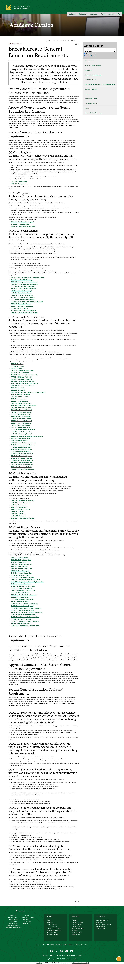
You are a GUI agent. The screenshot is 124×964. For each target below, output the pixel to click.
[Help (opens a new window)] (78, 44)
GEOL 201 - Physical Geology (20, 593)
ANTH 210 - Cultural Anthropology (22, 280)
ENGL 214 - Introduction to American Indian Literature (28, 392)
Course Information (91, 98)
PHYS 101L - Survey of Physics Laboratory (24, 604)
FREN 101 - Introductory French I (21, 408)
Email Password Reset (74, 955)
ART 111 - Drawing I (17, 364)
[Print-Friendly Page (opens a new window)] (76, 44)
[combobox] (63, 40)
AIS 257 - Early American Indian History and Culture (27, 277)
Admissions (88, 70)
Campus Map (100, 926)
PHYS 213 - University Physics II (21, 623)
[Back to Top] (118, 958)
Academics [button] (72, 14)
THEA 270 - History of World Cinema (22, 469)
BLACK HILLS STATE (61, 944)
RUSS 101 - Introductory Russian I (21, 451)
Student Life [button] (82, 14)
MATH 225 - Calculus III (18, 516)
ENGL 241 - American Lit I (19, 399)
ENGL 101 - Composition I (19, 181)
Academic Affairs (90, 80)
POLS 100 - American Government (22, 295)
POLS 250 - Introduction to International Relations (27, 302)
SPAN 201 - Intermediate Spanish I (22, 460)
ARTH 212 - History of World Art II (21, 379)
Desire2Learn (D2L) (102, 920)
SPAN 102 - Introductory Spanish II (22, 458)
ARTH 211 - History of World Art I (21, 377)
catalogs (39, 963)
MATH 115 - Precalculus (18, 505)
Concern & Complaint (54, 928)
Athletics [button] (111, 14)
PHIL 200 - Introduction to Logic (21, 447)
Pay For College (52, 926)
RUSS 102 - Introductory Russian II (22, 454)
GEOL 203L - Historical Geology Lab (22, 599)
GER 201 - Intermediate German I (21, 421)
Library (49, 920)
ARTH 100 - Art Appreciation (20, 372)
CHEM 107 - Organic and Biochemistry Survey (25, 579)
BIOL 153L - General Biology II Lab (21, 573)
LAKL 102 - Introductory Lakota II (21, 434)
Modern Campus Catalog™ (80, 963)
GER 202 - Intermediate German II (21, 423)
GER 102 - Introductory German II (21, 418)
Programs (88, 94)
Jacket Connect (77, 924)
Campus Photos (76, 926)
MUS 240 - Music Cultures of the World (23, 443)
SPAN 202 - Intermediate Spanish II (22, 462)
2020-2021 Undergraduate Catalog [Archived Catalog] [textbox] (61, 40)
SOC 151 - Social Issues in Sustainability (23, 310)
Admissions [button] (93, 14)
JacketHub (75, 930)
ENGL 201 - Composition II (19, 184)
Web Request (100, 928)
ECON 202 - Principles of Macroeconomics (24, 284)
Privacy (45, 955)
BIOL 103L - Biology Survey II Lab (21, 564)
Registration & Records (54, 930)
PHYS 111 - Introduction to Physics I (22, 606)
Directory (87, 108)
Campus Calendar (77, 922)
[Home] (64, 14)
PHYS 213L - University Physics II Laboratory (25, 625)
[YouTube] (67, 951)
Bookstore (50, 922)
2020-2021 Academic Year (93, 65)
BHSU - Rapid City (74, 944)
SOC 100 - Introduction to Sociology (22, 306)
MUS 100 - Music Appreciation (20, 438)
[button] (119, 14)
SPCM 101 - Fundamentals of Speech (22, 222)
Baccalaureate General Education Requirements (100, 84)
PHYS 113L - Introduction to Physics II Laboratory (26, 612)
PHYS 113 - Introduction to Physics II (22, 610)
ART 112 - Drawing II (17, 366)
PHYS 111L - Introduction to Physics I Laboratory (26, 608)
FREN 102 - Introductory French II (21, 410)
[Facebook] (52, 951)
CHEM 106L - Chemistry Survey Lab (22, 577)
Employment (100, 922)
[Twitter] (57, 951)
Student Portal (51, 932)
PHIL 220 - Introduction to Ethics (21, 449)
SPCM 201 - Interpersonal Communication (24, 313)
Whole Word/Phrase (90, 53)
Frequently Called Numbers (93, 113)
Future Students (52, 924)
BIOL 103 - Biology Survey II (19, 562)
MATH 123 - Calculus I (18, 511)
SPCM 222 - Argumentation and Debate (23, 226)
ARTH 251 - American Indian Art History (23, 381)
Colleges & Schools (91, 89)
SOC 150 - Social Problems (19, 308)
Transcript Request (78, 928)
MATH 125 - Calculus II (18, 514)
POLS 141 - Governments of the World (23, 297)
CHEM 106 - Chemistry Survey (20, 575)
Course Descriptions (91, 103)
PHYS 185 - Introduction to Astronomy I (23, 614)
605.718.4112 (27, 923)
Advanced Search (89, 56)
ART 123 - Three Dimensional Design (22, 370)
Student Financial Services (93, 75)
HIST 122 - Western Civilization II (21, 427)
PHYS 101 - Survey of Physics (20, 601)
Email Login (61, 955)
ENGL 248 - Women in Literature (21, 403)
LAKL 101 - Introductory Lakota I (21, 432)
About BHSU (84, 944)
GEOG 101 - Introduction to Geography (23, 286)
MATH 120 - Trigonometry (19, 507)
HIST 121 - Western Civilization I (21, 425)
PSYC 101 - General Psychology (21, 304)
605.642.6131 (13, 923)
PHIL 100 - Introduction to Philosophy (23, 445)
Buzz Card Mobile (52, 934)
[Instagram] (62, 951)
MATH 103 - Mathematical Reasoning (22, 500)
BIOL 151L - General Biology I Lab (21, 568)
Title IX (52, 955)
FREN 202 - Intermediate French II (21, 414)
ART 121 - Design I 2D (17, 368)
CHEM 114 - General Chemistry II (21, 588)
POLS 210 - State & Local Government (23, 299)
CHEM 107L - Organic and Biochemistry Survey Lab (27, 582)
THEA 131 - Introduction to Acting (21, 467)
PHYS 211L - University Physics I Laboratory (25, 621)
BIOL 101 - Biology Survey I (19, 558)
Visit (108, 6)
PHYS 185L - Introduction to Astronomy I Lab (25, 617)
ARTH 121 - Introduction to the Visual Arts (24, 375)
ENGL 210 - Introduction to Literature (22, 386)
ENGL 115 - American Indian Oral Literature (24, 383)
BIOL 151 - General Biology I (19, 566)
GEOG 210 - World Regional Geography (23, 288)
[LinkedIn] (72, 951)
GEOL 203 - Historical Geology (20, 597)
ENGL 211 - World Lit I (17, 388)
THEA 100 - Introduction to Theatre (22, 465)
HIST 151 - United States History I (21, 291)
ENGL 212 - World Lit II (18, 390)
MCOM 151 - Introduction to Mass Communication (27, 436)
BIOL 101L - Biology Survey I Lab (21, 560)
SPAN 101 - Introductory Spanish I (21, 456)
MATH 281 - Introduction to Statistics (22, 518)
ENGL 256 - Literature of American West (23, 405)
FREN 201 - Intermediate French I (21, 412)
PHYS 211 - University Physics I (21, 619)
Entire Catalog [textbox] (88, 49)
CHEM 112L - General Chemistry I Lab (23, 586)
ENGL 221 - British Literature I (20, 394)
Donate (119, 6)
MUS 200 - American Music (19, 440)
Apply (113, 6)
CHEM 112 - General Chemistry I (21, 584)
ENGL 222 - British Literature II (20, 397)
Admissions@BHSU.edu (13, 927)
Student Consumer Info (103, 924)
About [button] (103, 14)
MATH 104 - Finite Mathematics (21, 503)
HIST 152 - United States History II (21, 293)
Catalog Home (89, 61)
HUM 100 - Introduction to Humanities (23, 429)
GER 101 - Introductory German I (21, 416)
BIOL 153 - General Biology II (20, 571)
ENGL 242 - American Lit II (19, 401)
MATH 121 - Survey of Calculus (20, 509)
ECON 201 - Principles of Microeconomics (24, 282)
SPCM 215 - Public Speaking (20, 224)
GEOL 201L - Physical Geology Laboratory (24, 595)
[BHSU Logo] (21, 7)
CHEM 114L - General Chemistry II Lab (23, 590)
